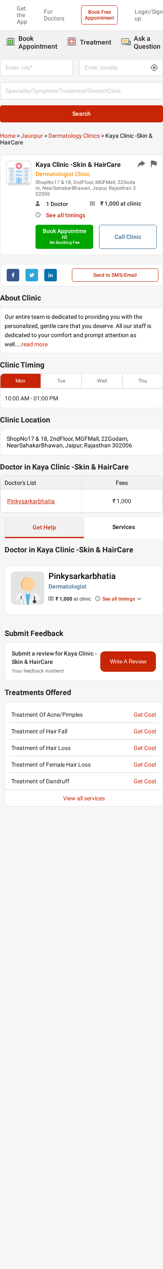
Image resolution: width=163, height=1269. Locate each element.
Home (7, 135)
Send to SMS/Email (115, 275)
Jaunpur (32, 135)
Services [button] (123, 527)
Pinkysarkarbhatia (31, 501)
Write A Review (128, 661)
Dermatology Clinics (74, 135)
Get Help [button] (44, 527)
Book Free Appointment (99, 15)
